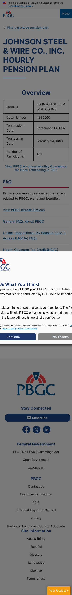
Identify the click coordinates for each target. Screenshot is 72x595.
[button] (58, 590)
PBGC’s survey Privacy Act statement (19, 329)
